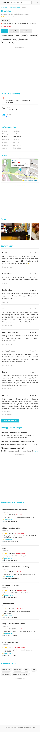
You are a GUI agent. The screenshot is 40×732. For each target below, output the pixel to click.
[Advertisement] (20, 68)
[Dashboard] (37, 3)
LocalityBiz (5, 2)
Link (36, 451)
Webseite (14, 31)
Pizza (26, 669)
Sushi (33, 669)
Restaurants (5, 674)
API (33, 727)
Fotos (24, 35)
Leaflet (25, 180)
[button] (20, 170)
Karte (17, 35)
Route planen (26, 31)
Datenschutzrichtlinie (24, 727)
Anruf (4, 31)
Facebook (11, 117)
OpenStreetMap (33, 180)
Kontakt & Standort (7, 35)
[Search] (33, 2)
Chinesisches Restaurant (20, 674)
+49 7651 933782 (11, 109)
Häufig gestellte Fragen (9, 39)
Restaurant (5, 20)
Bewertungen (33, 35)
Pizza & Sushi (6, 669)
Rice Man (14, 161)
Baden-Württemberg (14, 7)
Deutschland (4, 7)
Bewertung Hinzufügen (9, 43)
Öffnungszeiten (23, 39)
